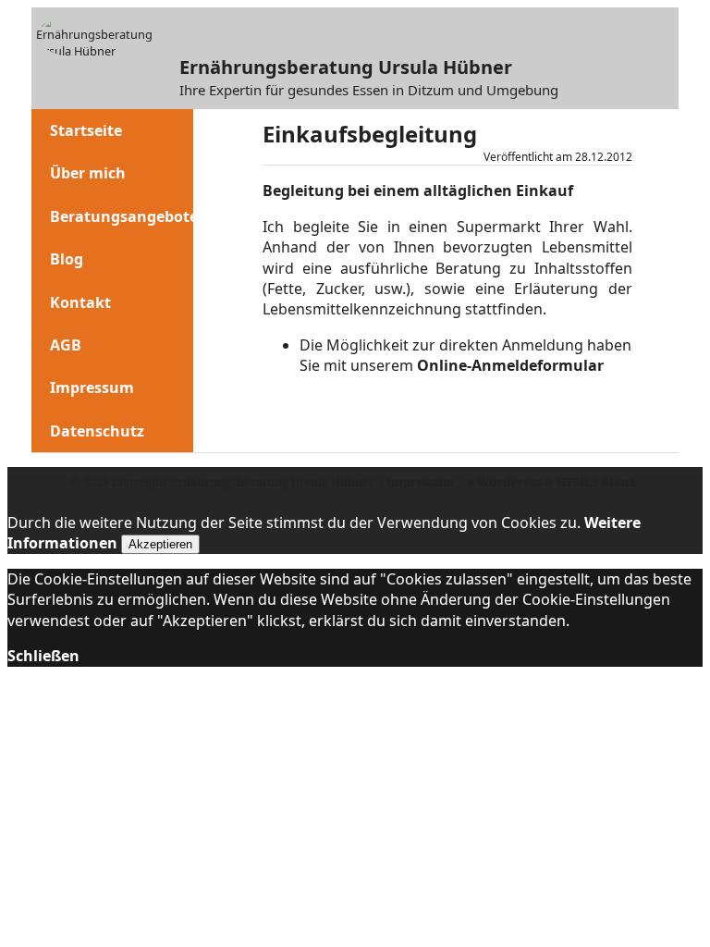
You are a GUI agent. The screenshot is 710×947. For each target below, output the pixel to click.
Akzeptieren (160, 544)
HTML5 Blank (597, 482)
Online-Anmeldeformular (510, 365)
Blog (66, 259)
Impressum (92, 387)
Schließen (43, 656)
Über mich (88, 173)
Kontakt (80, 302)
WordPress (509, 482)
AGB (65, 345)
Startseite (86, 130)
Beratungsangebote (124, 216)
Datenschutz (97, 431)
